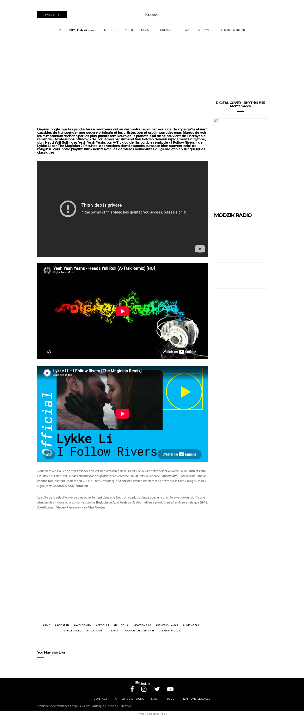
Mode (129, 29)
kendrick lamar (167, 625)
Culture (166, 29)
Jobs (170, 698)
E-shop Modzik (233, 29)
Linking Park (192, 625)
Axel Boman (83, 625)
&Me (47, 625)
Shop (155, 698)
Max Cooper (95, 630)
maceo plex (73, 630)
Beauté (147, 29)
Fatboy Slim (143, 625)
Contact (100, 698)
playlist (115, 630)
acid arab (62, 625)
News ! (186, 29)
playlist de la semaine (140, 630)
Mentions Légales (196, 698)
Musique (111, 29)
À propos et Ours (129, 698)
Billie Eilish (122, 625)
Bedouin (103, 625)
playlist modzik (171, 630)
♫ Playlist (206, 29)
